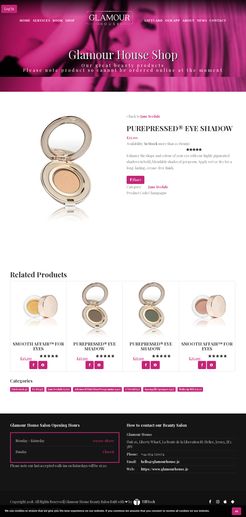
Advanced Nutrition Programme (97, 389)
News (202, 20)
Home (25, 20)
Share (136, 179)
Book (58, 20)
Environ (19, 389)
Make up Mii (190, 389)
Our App (172, 20)
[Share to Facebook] (33, 365)
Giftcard (153, 20)
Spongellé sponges (159, 389)
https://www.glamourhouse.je (164, 469)
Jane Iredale (150, 116)
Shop (70, 20)
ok (236, 511)
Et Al (37, 389)
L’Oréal (132, 389)
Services (41, 20)
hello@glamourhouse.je (160, 461)
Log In (9, 8)
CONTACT (217, 20)
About (188, 20)
